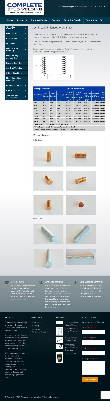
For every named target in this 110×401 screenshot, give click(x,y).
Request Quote (39, 20)
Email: (89, 348)
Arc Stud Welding (14, 68)
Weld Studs (11, 33)
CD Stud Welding (14, 73)
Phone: (89, 338)
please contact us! (18, 299)
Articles (11, 27)
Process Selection (14, 63)
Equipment (11, 43)
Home (10, 20)
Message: (90, 359)
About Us (36, 329)
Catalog (56, 20)
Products (22, 20)
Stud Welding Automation (12, 56)
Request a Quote (13, 85)
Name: (89, 327)
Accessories (11, 38)
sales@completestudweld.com (74, 6)
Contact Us (91, 20)
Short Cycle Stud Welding (13, 79)
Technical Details (72, 20)
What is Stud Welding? (12, 49)
